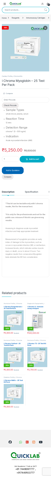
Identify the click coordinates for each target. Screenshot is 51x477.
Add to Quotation (13, 170)
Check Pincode (10, 105)
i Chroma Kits (17, 76)
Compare (9, 93)
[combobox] (22, 10)
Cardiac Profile (7, 76)
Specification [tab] (31, 192)
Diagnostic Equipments (35, 303)
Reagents (15, 18)
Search (45, 10)
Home (4, 18)
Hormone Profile (9, 303)
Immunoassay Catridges (35, 18)
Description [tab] (8, 192)
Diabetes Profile (9, 377)
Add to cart (34, 159)
